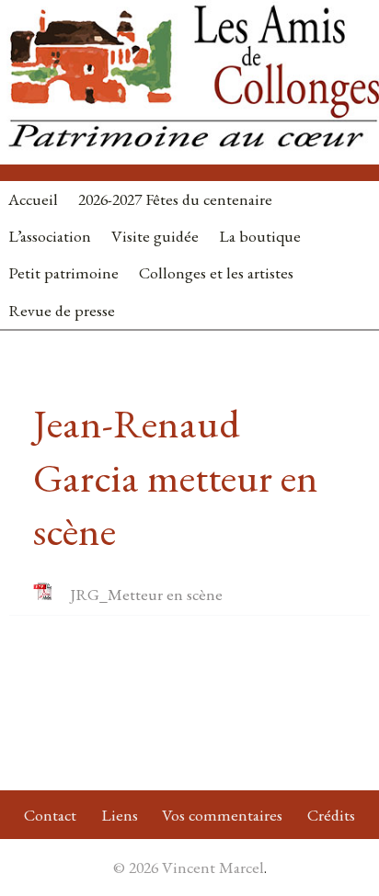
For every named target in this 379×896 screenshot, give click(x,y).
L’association (49, 235)
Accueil (33, 199)
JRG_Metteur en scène (146, 594)
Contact (50, 814)
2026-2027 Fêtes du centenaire (175, 199)
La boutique (260, 235)
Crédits (331, 814)
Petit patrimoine (63, 272)
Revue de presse (61, 310)
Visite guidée (155, 235)
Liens (119, 814)
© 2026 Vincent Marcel (188, 867)
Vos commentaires (222, 814)
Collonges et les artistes (216, 272)
